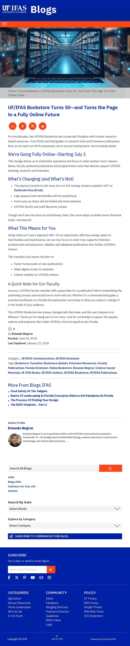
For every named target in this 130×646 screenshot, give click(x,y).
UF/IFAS (13, 491)
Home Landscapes (19, 607)
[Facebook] (9, 578)
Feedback (52, 603)
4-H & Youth (15, 616)
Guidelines (52, 616)
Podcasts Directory (57, 611)
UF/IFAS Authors (52, 372)
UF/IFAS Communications (38, 358)
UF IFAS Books (30, 372)
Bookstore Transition (29, 363)
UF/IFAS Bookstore (76, 372)
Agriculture (14, 598)
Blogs (43, 9)
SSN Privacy (91, 603)
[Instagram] (49, 578)
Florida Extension (36, 368)
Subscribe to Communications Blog (41, 536)
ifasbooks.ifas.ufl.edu (28, 190)
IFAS (113, 639)
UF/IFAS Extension (67, 358)
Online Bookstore (60, 368)
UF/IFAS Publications (103, 372)
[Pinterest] (24, 578)
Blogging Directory (57, 607)
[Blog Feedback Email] (41, 578)
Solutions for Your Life (22, 486)
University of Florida (101, 639)
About (49, 598)
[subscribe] (50, 569)
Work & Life (15, 611)
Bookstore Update (56, 363)
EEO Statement (93, 616)
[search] (110, 468)
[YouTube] (33, 578)
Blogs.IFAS (14, 481)
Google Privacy (93, 607)
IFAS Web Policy (94, 611)
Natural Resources (19, 603)
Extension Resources (82, 363)
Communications (28, 91)
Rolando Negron (83, 368)
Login (49, 624)
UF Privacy (90, 598)
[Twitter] (16, 578)
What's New (53, 620)
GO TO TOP (57, 639)
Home (12, 91)
